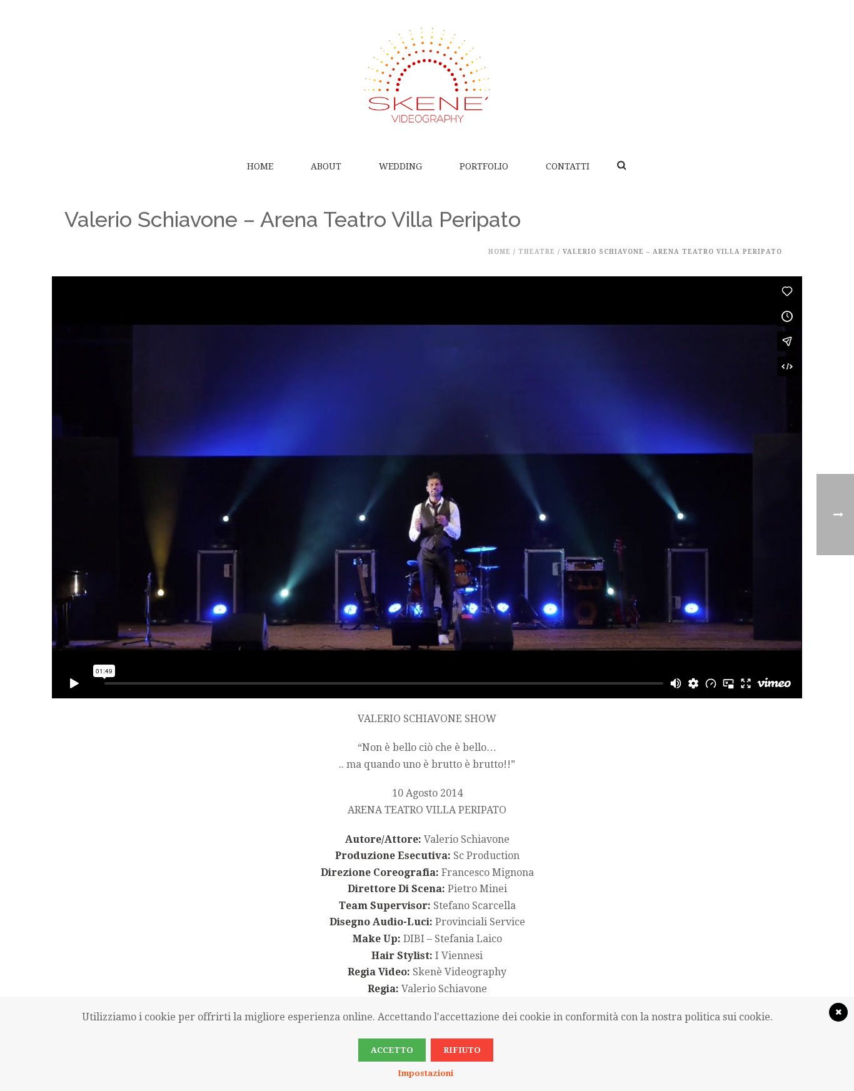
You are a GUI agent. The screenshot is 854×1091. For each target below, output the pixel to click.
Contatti (568, 166)
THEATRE (536, 251)
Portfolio (484, 166)
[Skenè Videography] (427, 75)
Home (260, 166)
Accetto (392, 1050)
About (326, 166)
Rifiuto (462, 1050)
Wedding (400, 166)
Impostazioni (425, 1073)
